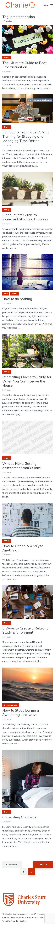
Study (6, 57)
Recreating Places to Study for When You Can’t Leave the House (26, 381)
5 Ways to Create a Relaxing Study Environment (25, 630)
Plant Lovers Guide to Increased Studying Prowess (25, 217)
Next (42, 864)
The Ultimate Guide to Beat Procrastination (24, 65)
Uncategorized (10, 705)
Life (6, 294)
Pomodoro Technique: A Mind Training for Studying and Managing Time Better (26, 136)
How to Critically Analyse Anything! (22, 548)
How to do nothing (17, 299)
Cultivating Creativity (19, 817)
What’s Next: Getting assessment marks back (22, 465)
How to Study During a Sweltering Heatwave (20, 712)
